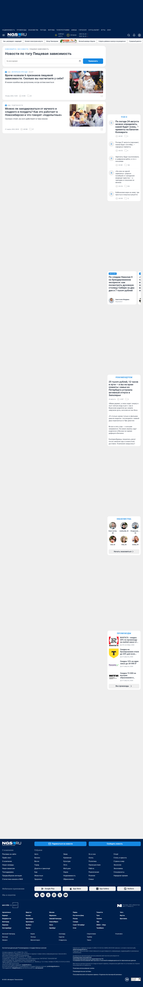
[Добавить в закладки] (101, 96)
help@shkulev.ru (17, 968)
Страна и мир (119, 861)
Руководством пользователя (82, 957)
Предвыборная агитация (12, 876)
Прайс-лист (6, 858)
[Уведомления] (134, 35)
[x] (60, 895)
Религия (92, 876)
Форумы (51, 30)
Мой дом (66, 868)
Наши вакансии (8, 868)
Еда (35, 872)
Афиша (74, 30)
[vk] (42, 895)
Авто (36, 854)
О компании (7, 861)
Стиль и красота (120, 858)
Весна (36, 861)
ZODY (109, 30)
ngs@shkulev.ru (26, 965)
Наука (65, 872)
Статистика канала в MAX (12, 879)
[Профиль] (139, 35)
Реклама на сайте (9, 854)
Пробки (72, 35)
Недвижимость (8, 30)
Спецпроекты (119, 872)
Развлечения (94, 872)
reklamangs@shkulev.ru (80, 949)
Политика (92, 861)
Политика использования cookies (83, 968)
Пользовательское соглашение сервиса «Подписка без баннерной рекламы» (97, 974)
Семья (91, 879)
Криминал (67, 858)
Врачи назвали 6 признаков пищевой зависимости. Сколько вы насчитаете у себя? (34, 77)
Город (36, 865)
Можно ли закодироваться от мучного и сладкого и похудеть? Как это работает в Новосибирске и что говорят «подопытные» (33, 112)
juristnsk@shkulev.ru (53, 966)
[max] (54, 895)
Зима (65, 854)
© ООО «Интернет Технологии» (12, 979)
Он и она (92, 854)
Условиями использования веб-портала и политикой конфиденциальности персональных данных (104, 960)
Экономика (118, 868)
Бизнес (37, 858)
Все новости (23, 49)
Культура (66, 861)
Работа (91, 868)
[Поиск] (128, 35)
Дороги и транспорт (42, 868)
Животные (38, 876)
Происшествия (94, 865)
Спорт (116, 854)
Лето (65, 865)
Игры (103, 30)
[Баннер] (68, 41)
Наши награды (8, 865)
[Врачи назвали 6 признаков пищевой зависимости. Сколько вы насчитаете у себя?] (86, 82)
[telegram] (36, 895)
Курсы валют (93, 30)
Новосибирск (10, 49)
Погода (43, 30)
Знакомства (33, 30)
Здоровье (38, 879)
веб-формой (39, 968)
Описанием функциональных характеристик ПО (88, 959)
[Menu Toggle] (3, 35)
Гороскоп (83, 30)
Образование (68, 879)
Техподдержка (8, 872)
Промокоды (21, 30)
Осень (91, 858)
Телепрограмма (62, 30)
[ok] (48, 895)
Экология (117, 865)
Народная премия (121, 876)
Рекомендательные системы (82, 971)
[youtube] (65, 895)
